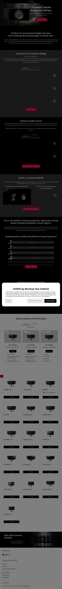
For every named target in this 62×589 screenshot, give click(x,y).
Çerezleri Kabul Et (50, 300)
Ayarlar (9, 300)
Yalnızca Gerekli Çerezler (35, 300)
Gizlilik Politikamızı (37, 296)
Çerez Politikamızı (27, 296)
